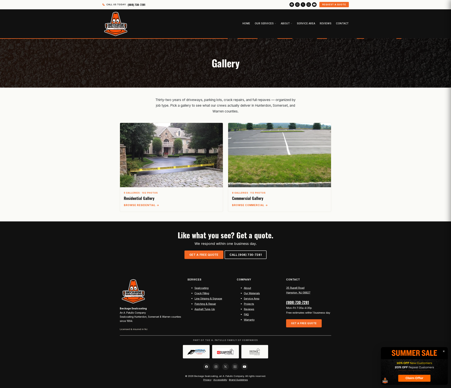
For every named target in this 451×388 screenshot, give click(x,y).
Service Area (306, 23)
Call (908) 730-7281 (246, 254)
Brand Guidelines (238, 379)
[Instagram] (297, 4)
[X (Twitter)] (303, 4)
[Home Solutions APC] (254, 351)
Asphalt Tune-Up (204, 309)
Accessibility (220, 379)
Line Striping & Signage (208, 298)
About (247, 288)
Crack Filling (201, 293)
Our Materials (252, 293)
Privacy (207, 379)
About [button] (285, 23)
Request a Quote (334, 4)
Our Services (264, 23)
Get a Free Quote (203, 254)
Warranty (249, 319)
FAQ (246, 314)
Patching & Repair (205, 303)
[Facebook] (291, 4)
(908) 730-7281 (297, 302)
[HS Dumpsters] (225, 351)
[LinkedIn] (308, 4)
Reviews (325, 23)
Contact (342, 23)
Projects (249, 303)
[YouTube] (314, 4)
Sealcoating (201, 288)
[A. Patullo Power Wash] (196, 351)
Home (246, 23)
